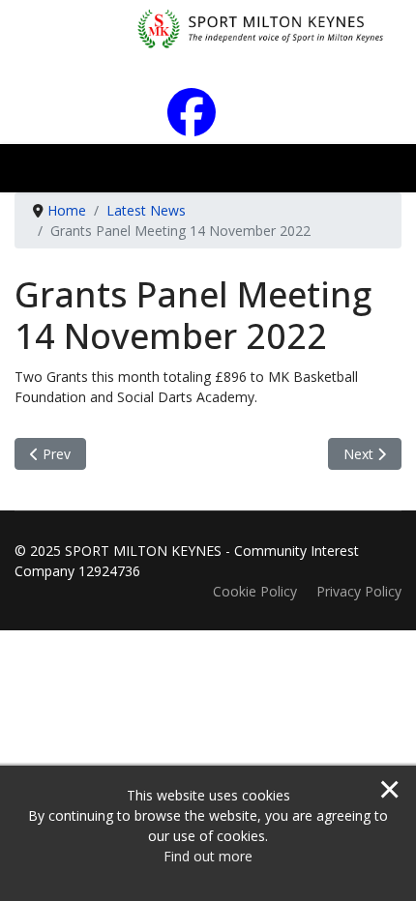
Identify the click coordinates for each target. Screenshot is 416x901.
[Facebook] (208, 125)
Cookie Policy (255, 591)
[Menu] (384, 173)
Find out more (208, 856)
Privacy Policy (358, 591)
